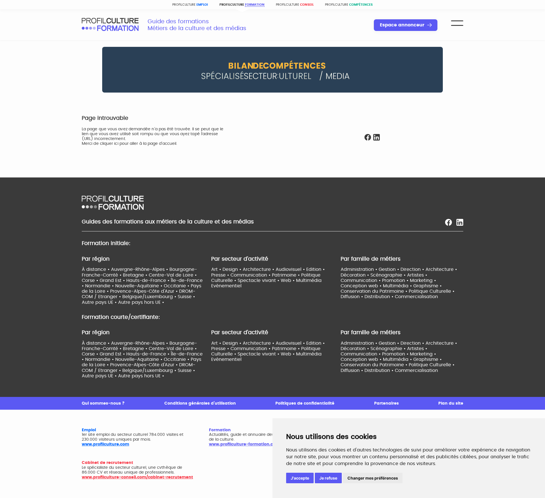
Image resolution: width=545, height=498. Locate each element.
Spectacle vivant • (259, 280)
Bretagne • (136, 275)
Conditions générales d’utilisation (200, 403)
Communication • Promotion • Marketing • (388, 280)
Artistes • (417, 275)
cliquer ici (109, 144)
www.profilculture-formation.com (244, 444)
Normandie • (100, 286)
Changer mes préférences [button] (372, 478)
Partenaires (386, 403)
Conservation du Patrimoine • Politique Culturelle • (397, 291)
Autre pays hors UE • (141, 302)
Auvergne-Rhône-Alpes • (140, 269)
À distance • (96, 269)
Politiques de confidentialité (304, 403)
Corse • (91, 280)
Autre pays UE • (100, 302)
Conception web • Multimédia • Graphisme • (391, 286)
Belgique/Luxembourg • (150, 296)
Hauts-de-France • (148, 280)
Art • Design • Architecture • (243, 269)
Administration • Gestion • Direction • (383, 269)
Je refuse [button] (328, 478)
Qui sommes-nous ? (103, 403)
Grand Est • (113, 280)
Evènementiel (226, 286)
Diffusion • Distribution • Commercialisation (389, 296)
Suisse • (186, 296)
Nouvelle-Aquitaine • (139, 286)
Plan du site (450, 403)
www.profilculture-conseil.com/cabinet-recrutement (137, 477)
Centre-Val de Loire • (173, 275)
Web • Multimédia (301, 280)
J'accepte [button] (300, 478)
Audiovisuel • (291, 269)
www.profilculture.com (105, 444)
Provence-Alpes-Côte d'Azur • (144, 291)
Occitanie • (177, 286)
